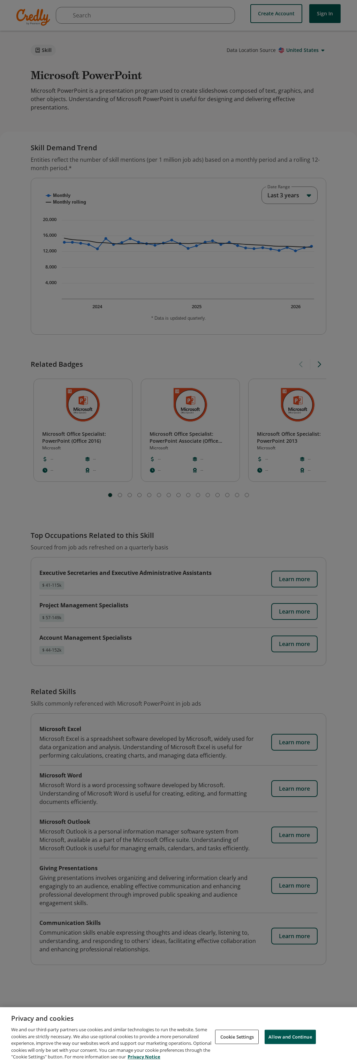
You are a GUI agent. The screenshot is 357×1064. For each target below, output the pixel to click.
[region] (178, 1035)
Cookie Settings (237, 1036)
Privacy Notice (144, 1057)
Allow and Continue (290, 1036)
